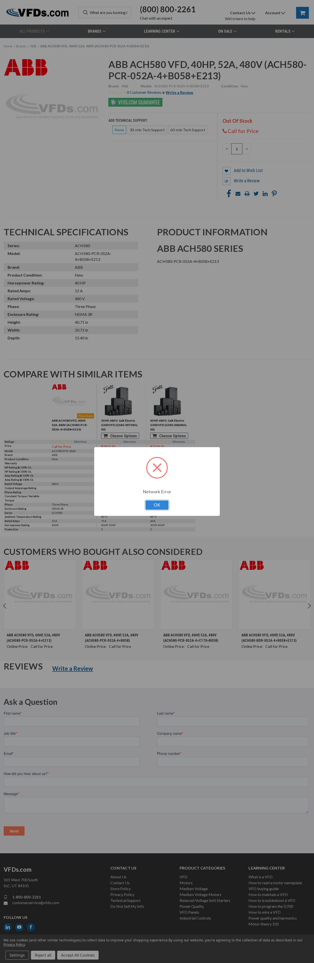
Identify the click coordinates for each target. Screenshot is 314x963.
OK (157, 505)
